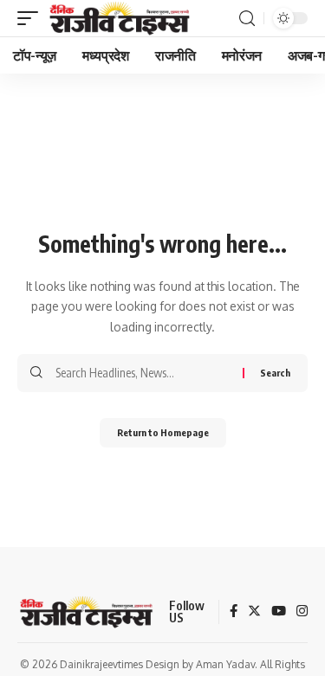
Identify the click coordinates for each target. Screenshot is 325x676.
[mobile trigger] (32, 18)
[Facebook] (233, 612)
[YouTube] (278, 612)
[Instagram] (302, 612)
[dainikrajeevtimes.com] (121, 18)
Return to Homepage (163, 432)
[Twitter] (254, 612)
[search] (247, 18)
